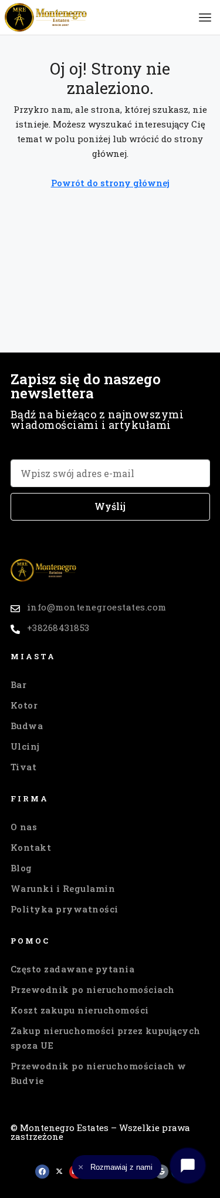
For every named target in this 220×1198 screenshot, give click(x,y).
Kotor (24, 705)
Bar (19, 684)
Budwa (27, 725)
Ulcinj (25, 746)
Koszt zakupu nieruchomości (80, 1010)
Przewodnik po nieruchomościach (93, 989)
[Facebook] (42, 1172)
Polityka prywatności (65, 909)
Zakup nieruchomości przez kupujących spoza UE (106, 1038)
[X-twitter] (59, 1172)
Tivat (24, 767)
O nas (24, 827)
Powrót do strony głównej (110, 183)
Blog (21, 868)
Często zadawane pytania (73, 969)
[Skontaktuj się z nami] (187, 1165)
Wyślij (110, 506)
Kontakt (31, 847)
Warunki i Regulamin (63, 888)
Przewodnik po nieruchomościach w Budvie (99, 1073)
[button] (205, 17)
